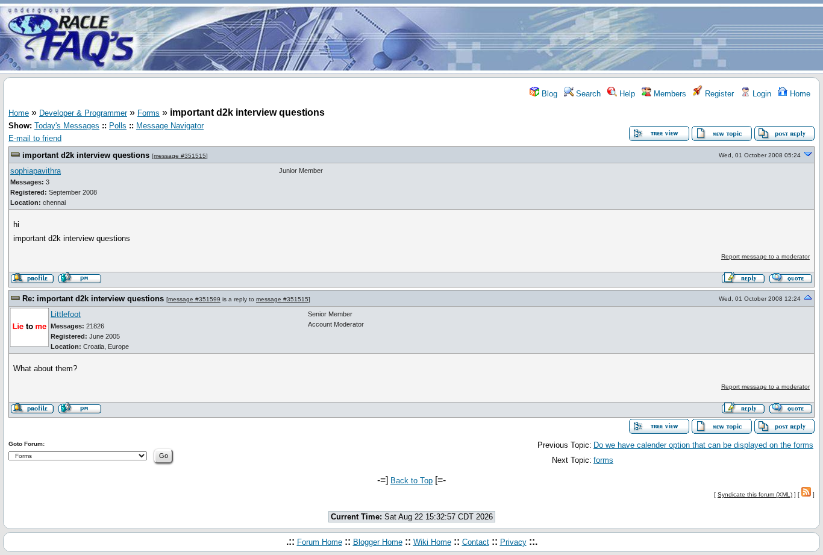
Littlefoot (66, 314)
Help (626, 93)
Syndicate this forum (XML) (755, 494)
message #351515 (180, 155)
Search (587, 93)
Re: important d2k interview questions (93, 298)
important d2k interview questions (85, 155)
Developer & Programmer (83, 113)
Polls (118, 125)
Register (718, 93)
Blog (548, 93)
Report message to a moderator (765, 256)
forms (603, 460)
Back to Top (411, 480)
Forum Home (319, 542)
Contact (475, 542)
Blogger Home (377, 542)
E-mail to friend (34, 138)
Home (798, 93)
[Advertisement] (482, 38)
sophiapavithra (35, 170)
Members (668, 93)
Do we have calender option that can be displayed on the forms (703, 445)
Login (760, 93)
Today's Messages (66, 125)
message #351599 (194, 299)
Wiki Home (432, 542)
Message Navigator (170, 125)
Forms (148, 113)
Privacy (513, 542)
